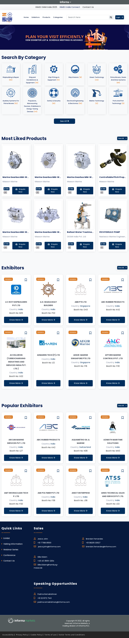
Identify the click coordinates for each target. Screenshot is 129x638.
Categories (58, 17)
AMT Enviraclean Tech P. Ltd (16, 495)
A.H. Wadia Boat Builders (48, 304)
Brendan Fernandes (94, 539)
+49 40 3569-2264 (46, 561)
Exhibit (6, 538)
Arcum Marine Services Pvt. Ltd (16, 441)
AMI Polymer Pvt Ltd (48, 493)
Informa (64, 2)
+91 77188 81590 (44, 542)
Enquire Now (21, 190)
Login (118, 17)
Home (26, 17)
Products (46, 17)
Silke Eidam (42, 557)
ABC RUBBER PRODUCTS (112, 302)
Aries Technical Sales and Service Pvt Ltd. (113, 495)
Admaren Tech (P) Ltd (48, 355)
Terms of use (50, 634)
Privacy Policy (22, 634)
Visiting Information (13, 543)
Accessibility (8, 634)
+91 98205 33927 (93, 542)
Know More (15, 319)
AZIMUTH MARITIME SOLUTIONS (112, 441)
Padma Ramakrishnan (47, 594)
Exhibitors (36, 17)
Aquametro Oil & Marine (81, 441)
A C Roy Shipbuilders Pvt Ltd (16, 304)
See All (63, 121)
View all (121, 138)
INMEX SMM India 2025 (46, 7)
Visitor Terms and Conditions (72, 634)
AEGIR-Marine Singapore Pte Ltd (80, 357)
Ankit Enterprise (81, 493)
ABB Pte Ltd (81, 302)
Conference (9, 555)
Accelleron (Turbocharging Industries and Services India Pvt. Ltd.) (16, 362)
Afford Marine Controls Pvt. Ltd (113, 357)
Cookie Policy (36, 634)
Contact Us (88, 7)
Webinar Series (10, 549)
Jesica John (43, 539)
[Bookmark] (26, 280)
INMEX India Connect (70, 7)
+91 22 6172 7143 (45, 598)
